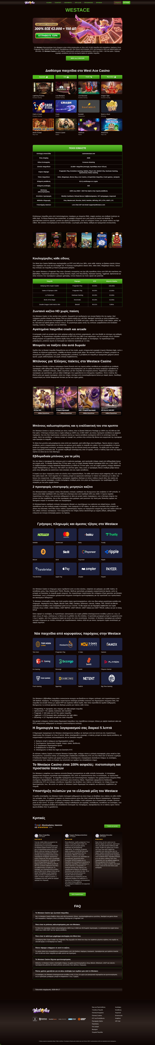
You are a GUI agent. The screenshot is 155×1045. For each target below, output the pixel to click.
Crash (87, 77)
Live (65, 77)
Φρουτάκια (110, 77)
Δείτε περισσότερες (77, 894)
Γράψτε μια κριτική (112, 826)
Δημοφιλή (42, 77)
